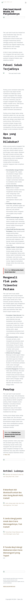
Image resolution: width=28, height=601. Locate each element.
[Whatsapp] (5, 591)
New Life (7, 454)
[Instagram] (9, 591)
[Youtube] (14, 591)
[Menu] (25, 2)
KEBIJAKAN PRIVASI (9, 586)
